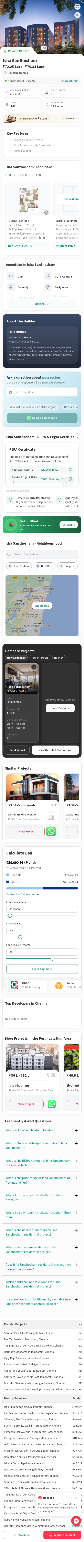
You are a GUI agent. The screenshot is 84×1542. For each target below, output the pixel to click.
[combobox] (45, 554)
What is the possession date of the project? (33, 407)
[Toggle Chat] (76, 1521)
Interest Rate (14, 923)
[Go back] (6, 6)
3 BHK (38, 175)
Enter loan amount (17, 902)
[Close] (76, 1498)
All (10, 175)
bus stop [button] (46, 566)
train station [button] (21, 566)
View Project (27, 831)
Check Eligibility (42, 969)
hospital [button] (70, 566)
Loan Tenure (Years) (18, 945)
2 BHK (23, 175)
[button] (29, 238)
